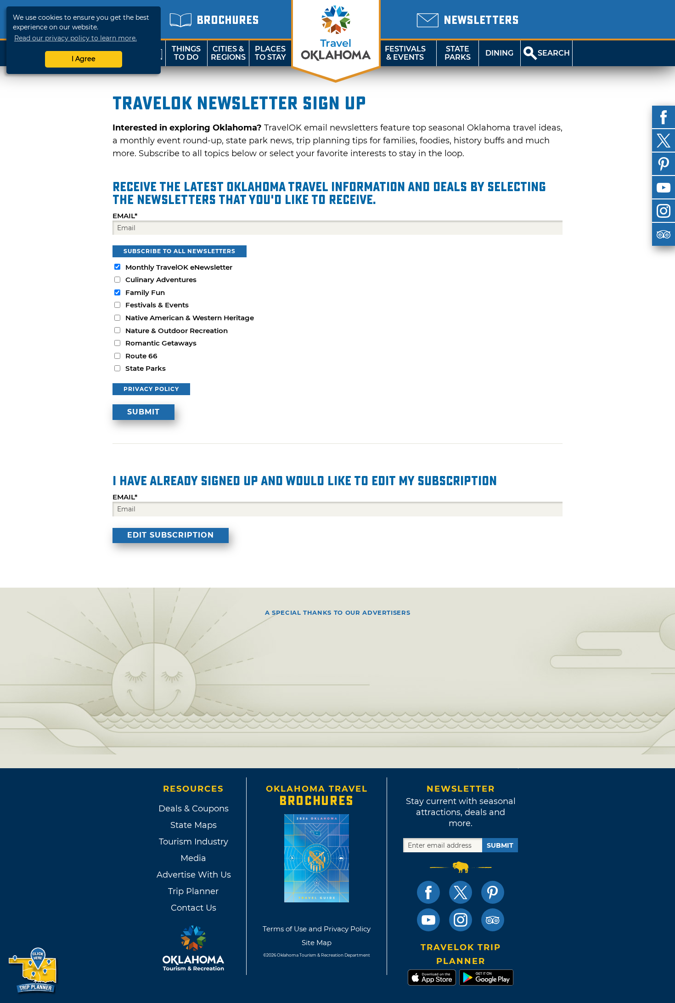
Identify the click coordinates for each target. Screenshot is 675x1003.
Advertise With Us (193, 875)
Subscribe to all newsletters (180, 251)
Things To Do (186, 53)
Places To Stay (270, 53)
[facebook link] (428, 892)
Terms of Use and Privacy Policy (317, 928)
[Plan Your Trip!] (33, 970)
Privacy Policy (151, 388)
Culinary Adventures (161, 279)
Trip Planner (193, 891)
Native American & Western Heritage (189, 317)
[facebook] (663, 117)
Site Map (317, 942)
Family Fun (145, 292)
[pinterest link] (492, 892)
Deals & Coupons (193, 809)
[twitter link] (460, 892)
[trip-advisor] (663, 234)
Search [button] (554, 53)
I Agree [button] (84, 59)
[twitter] (663, 140)
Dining (499, 53)
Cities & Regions (228, 53)
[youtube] (663, 187)
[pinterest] (663, 164)
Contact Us (193, 908)
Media (193, 858)
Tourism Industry (193, 842)
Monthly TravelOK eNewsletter (178, 267)
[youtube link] (428, 919)
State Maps (193, 825)
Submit (500, 845)
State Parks (457, 53)
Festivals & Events (405, 53)
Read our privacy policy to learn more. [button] (75, 38)
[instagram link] (460, 919)
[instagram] (663, 210)
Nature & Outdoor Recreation (176, 330)
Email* (124, 216)
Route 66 (141, 355)
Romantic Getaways (161, 343)
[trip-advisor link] (492, 919)
